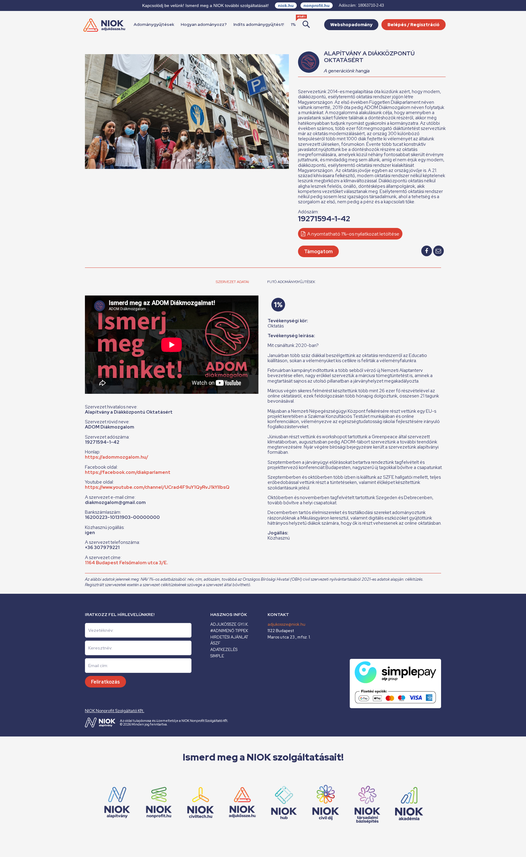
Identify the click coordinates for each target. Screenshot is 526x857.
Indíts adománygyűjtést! (258, 24)
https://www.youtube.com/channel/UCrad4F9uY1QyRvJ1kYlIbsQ (157, 487)
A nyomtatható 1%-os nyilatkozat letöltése (352, 234)
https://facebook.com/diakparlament (127, 472)
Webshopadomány (351, 24)
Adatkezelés (223, 649)
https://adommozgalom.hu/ (116, 457)
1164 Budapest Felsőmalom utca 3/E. (126, 563)
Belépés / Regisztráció (413, 24)
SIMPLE (217, 656)
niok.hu (286, 5)
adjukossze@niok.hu (286, 624)
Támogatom (318, 251)
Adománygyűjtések (154, 24)
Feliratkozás (105, 682)
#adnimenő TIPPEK (229, 630)
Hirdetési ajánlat (229, 637)
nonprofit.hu (316, 5)
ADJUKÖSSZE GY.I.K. (229, 624)
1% (293, 24)
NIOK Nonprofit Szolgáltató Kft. (114, 710)
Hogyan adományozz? (204, 24)
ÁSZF (215, 643)
